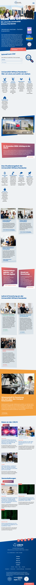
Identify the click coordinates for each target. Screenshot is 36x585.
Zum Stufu (5, 364)
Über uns (18, 560)
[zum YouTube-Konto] (28, 539)
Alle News (6, 425)
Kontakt (20, 552)
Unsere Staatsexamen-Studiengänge (7, 260)
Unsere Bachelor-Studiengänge (9, 229)
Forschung (18, 562)
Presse (16, 566)
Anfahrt (26, 549)
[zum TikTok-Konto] (32, 539)
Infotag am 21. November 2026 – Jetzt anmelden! (17, 49)
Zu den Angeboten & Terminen (10, 285)
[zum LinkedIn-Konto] (18, 540)
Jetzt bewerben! (30, 287)
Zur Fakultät (5, 329)
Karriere (12, 566)
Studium (18, 556)
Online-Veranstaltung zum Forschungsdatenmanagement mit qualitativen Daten (9, 524)
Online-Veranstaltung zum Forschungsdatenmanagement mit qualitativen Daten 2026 (26, 499)
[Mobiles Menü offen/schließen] (33, 3)
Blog (19, 566)
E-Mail (17, 552)
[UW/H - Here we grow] (18, 2)
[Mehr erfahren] (9, 438)
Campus (18, 558)
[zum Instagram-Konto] (25, 540)
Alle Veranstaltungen (8, 481)
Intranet (23, 566)
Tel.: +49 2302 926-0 (11, 552)
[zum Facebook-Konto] (22, 540)
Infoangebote (29, 583)
